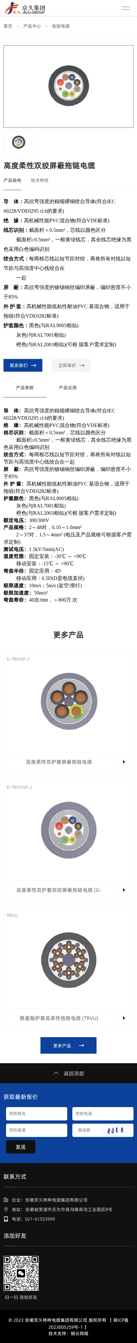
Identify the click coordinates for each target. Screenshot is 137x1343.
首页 (8, 26)
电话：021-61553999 (33, 1219)
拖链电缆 (61, 26)
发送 (21, 1146)
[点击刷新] (118, 1130)
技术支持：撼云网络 (68, 1333)
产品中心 (32, 26)
